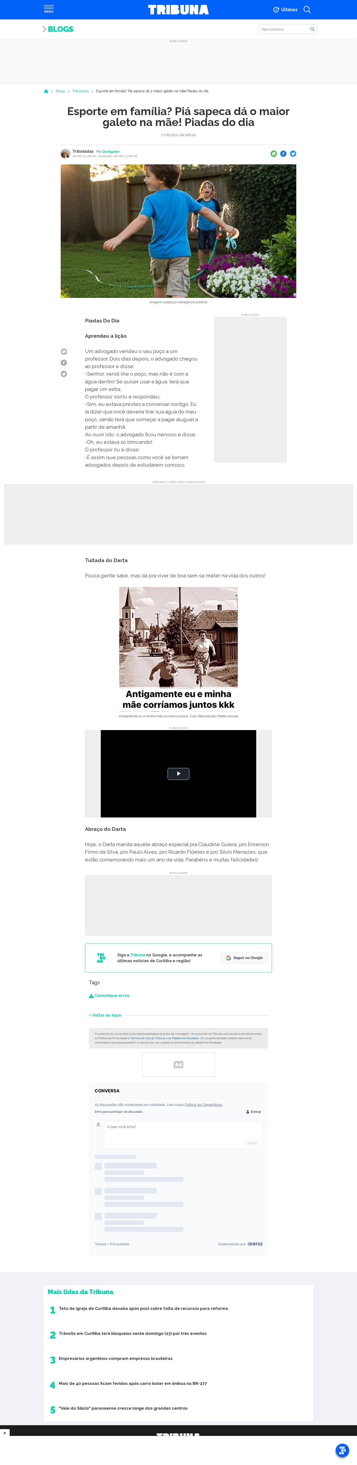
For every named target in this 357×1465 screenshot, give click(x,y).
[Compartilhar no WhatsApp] (274, 154)
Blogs (60, 29)
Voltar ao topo (106, 1015)
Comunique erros (111, 995)
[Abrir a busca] (307, 10)
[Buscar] (312, 29)
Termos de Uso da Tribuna (148, 1038)
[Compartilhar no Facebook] (283, 154)
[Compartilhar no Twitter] (293, 154)
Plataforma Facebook (185, 1038)
